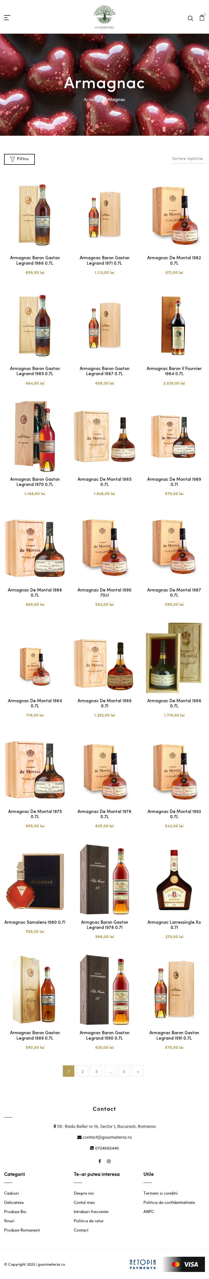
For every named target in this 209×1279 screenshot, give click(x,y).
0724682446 (106, 1148)
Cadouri (11, 1193)
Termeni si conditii (160, 1193)
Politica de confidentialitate (169, 1202)
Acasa (90, 99)
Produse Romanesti (22, 1230)
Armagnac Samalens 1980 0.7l (34, 922)
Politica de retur (89, 1220)
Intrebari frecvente (91, 1211)
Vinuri (9, 1220)
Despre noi (84, 1193)
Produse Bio (15, 1211)
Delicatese (14, 1202)
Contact (81, 1230)
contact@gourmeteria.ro (107, 1137)
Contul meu (84, 1202)
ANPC (148, 1211)
